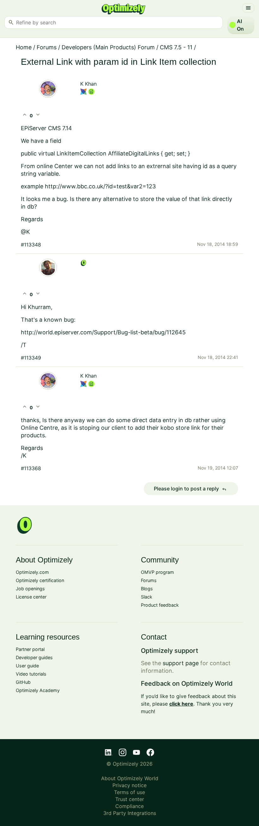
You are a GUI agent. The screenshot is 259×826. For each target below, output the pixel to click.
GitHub (23, 682)
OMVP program (157, 572)
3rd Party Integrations (129, 813)
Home (24, 47)
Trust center (129, 799)
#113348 (31, 244)
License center (31, 596)
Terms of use (129, 792)
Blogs (147, 588)
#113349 (31, 358)
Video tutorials (31, 674)
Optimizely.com (32, 572)
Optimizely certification (40, 580)
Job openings (30, 588)
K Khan (88, 84)
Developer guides (34, 657)
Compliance (129, 806)
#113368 (31, 468)
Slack (146, 596)
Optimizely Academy (38, 690)
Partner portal (30, 649)
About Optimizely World (129, 778)
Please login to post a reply (190, 488)
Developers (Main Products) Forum (108, 47)
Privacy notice (129, 785)
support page (181, 663)
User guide (27, 665)
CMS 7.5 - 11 (176, 47)
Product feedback (160, 605)
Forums (47, 47)
